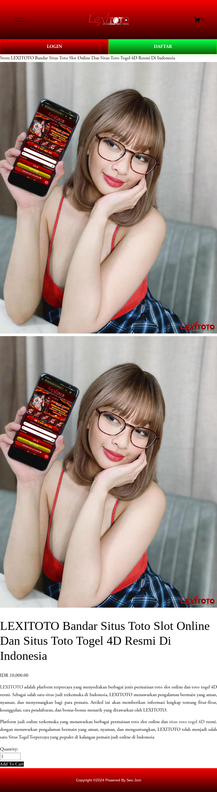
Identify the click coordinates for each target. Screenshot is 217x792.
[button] (12, 764)
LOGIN (54, 46)
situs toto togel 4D (187, 722)
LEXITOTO (11, 687)
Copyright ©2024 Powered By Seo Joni (108, 780)
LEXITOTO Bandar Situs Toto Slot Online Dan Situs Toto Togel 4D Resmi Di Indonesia (93, 58)
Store (5, 58)
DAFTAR (163, 46)
